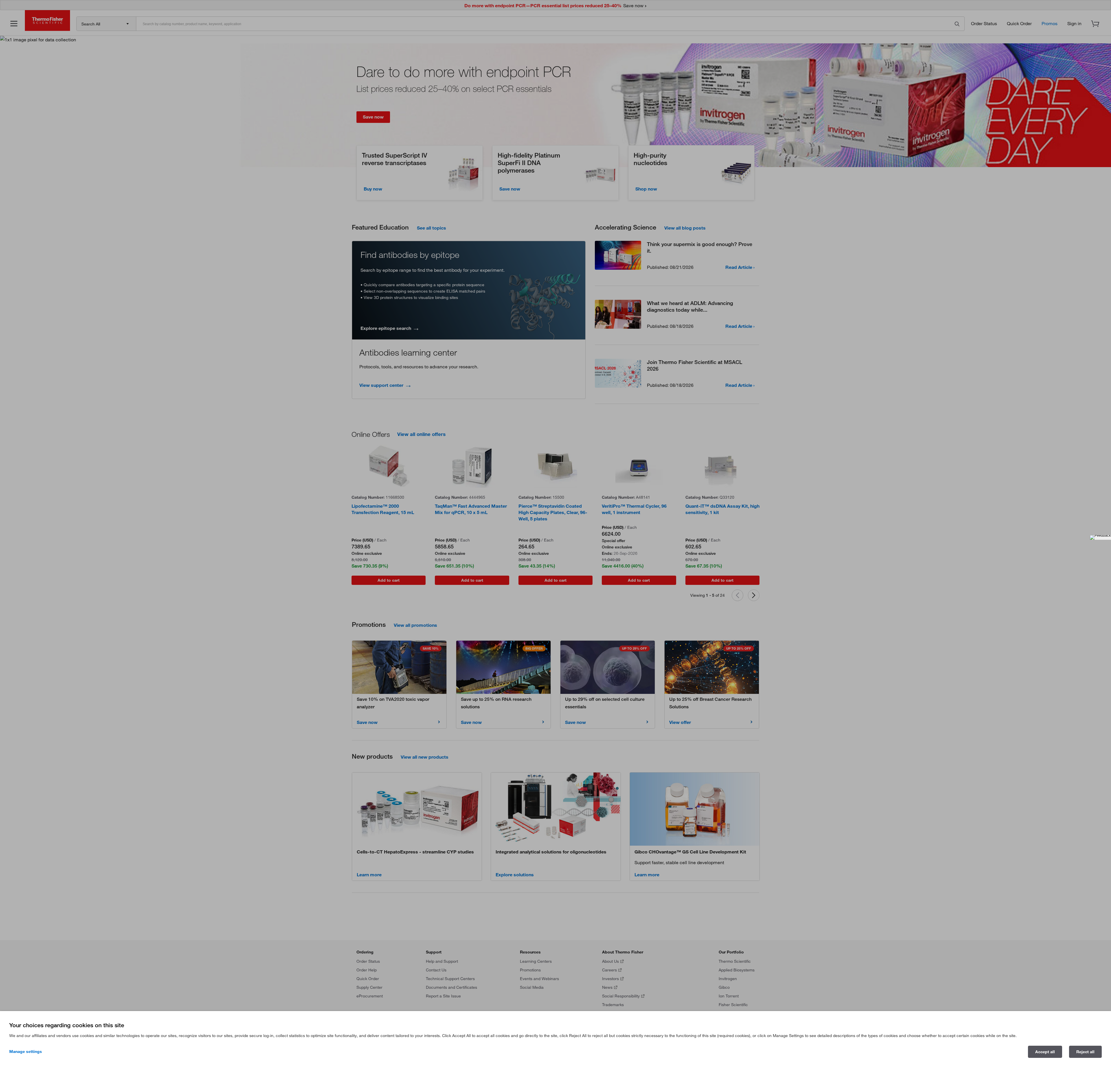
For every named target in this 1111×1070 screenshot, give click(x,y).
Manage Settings (25, 1051)
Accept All (1045, 1051)
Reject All (1085, 1051)
